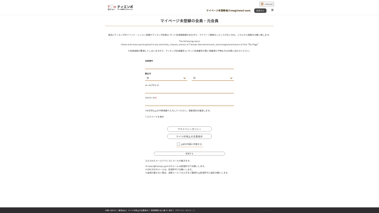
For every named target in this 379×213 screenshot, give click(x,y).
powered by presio (266, 210)
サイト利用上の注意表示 (138, 210)
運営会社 (122, 210)
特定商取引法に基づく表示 (161, 210)
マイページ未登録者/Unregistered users (228, 10)
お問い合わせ (110, 210)
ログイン (260, 10)
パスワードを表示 (155, 116)
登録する (189, 153)
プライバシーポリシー (184, 210)
